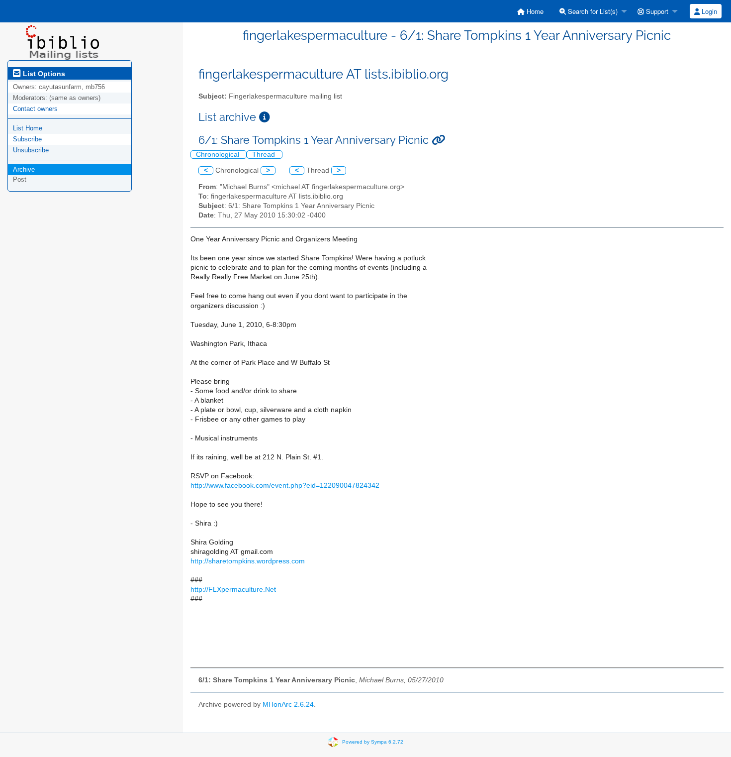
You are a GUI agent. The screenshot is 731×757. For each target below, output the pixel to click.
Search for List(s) (592, 11)
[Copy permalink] (438, 140)
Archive (24, 169)
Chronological (218, 154)
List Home (27, 128)
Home (534, 11)
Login (708, 11)
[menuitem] (530, 11)
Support (656, 11)
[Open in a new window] (264, 117)
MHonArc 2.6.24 (288, 704)
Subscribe (27, 139)
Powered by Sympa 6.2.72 (372, 742)
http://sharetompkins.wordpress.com (247, 561)
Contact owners (35, 108)
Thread (264, 154)
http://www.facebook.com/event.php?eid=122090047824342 (284, 485)
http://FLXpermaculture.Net (233, 589)
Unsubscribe (31, 150)
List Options (43, 74)
